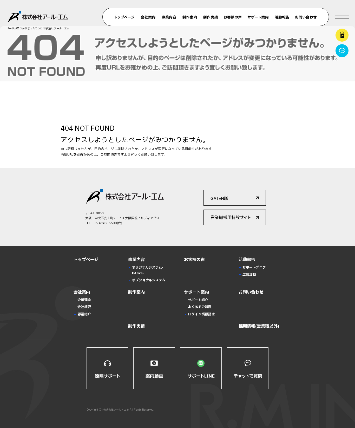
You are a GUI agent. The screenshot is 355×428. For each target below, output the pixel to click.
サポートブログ (254, 267)
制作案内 (189, 17)
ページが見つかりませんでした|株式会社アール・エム (37, 28)
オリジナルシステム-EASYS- (147, 270)
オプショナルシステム (148, 280)
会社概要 (84, 307)
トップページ (125, 17)
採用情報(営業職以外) (259, 326)
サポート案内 (258, 17)
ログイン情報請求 (201, 314)
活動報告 (282, 17)
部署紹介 (84, 314)
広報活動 (249, 274)
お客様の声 (232, 17)
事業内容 (169, 17)
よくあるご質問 (200, 307)
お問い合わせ (306, 17)
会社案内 (148, 17)
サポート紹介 (198, 300)
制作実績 (210, 17)
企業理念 (84, 300)
